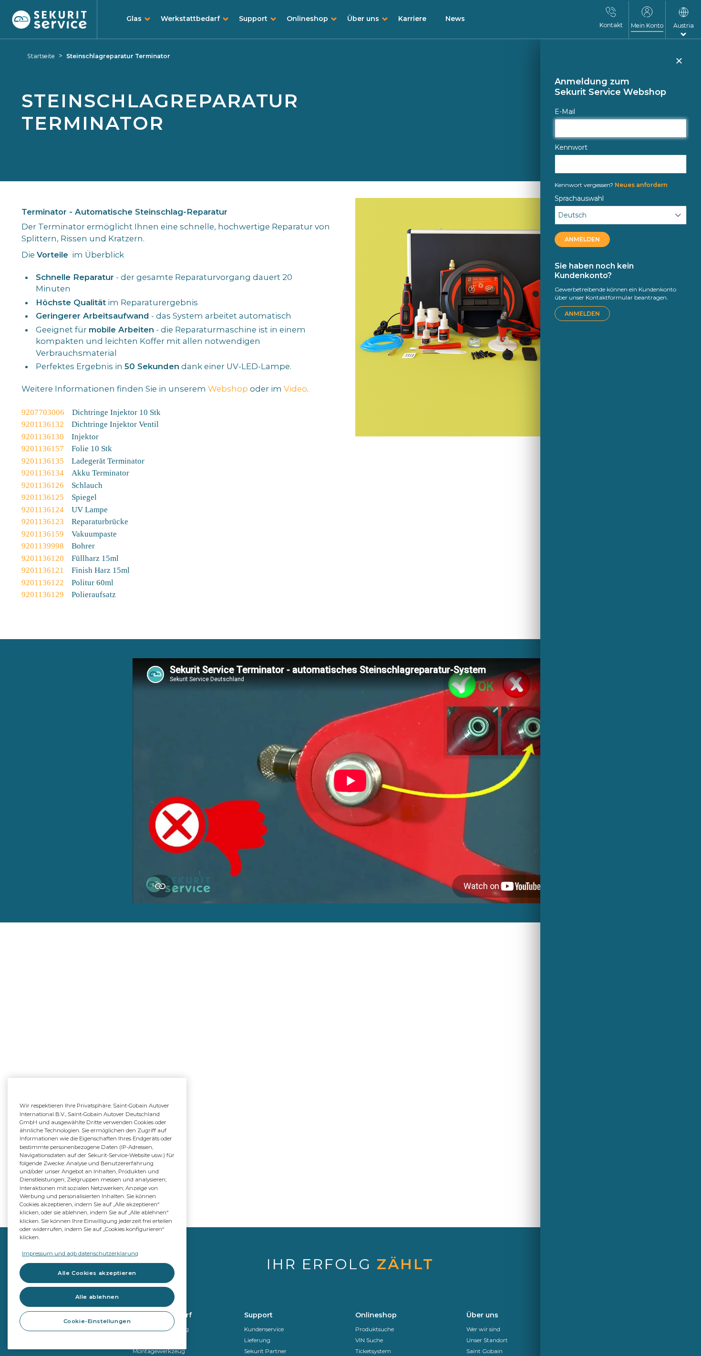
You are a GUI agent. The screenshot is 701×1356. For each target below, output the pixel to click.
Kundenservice (264, 1329)
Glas (134, 18)
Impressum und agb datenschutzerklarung (80, 1253)
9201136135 (42, 461)
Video (295, 388)
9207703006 (42, 412)
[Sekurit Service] (50, 20)
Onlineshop (307, 18)
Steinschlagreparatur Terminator (118, 56)
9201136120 (42, 558)
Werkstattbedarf (190, 18)
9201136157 (42, 448)
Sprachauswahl (579, 198)
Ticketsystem (373, 1351)
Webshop (228, 388)
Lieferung (257, 1340)
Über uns (363, 18)
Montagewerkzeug (159, 1351)
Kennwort (571, 147)
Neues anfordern (611, 184)
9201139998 (42, 545)
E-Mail (565, 111)
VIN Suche (369, 1340)
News (455, 18)
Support (253, 18)
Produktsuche (374, 1329)
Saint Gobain (484, 1351)
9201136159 (42, 533)
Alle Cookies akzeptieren (97, 1273)
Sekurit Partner (265, 1351)
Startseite (41, 56)
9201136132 (42, 424)
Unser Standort (487, 1340)
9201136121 (42, 570)
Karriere (412, 18)
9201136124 (42, 509)
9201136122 (42, 582)
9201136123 (42, 521)
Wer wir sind (483, 1329)
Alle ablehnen (97, 1297)
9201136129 (42, 594)
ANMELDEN (582, 239)
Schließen (678, 64)
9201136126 (42, 485)
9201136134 (42, 472)
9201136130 (42, 436)
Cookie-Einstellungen (97, 1321)
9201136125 (42, 497)
